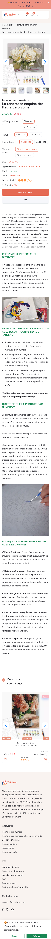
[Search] (19, 14)
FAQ (4, 879)
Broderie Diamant (10, 839)
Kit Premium (29, 127)
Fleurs (5, 28)
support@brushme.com (13, 902)
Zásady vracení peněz (12, 875)
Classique (28, 121)
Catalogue (7, 24)
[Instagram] (7, 909)
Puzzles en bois (9, 843)
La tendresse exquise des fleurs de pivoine (23, 32)
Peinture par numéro (26, 24)
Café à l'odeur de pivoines (25, 745)
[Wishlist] (25, 200)
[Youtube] (12, 909)
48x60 (43, 754)
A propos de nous (10, 867)
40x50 (36, 754)
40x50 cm (21, 134)
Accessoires (8, 848)
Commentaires (9, 883)
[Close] (48, 2)
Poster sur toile (9, 851)
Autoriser (37, 936)
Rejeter (14, 936)
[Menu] (44, 14)
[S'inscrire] (38, 14)
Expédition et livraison (13, 871)
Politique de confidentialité (15, 887)
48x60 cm (35, 134)
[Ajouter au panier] (45, 759)
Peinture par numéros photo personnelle (22, 835)
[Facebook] (3, 909)
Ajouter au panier (25, 192)
